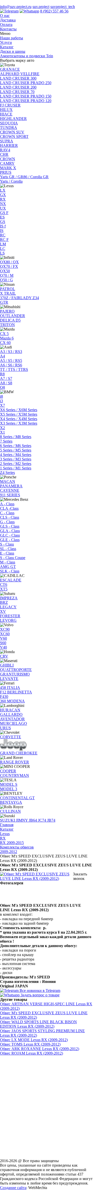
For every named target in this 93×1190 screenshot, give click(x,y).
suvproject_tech (62, 6)
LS (2, 253)
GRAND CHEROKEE (18, 753)
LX (2, 190)
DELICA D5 (10, 320)
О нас (5, 15)
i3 (1, 401)
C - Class (7, 513)
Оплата (6, 24)
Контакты (8, 29)
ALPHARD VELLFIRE (19, 74)
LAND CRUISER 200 (18, 87)
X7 (2, 405)
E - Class (7, 553)
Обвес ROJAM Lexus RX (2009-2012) (31, 1053)
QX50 (5, 271)
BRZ (4, 602)
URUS (5, 728)
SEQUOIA (9, 123)
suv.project (40, 6)
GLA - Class (10, 531)
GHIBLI (7, 665)
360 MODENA (12, 701)
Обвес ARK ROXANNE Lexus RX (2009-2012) (39, 1049)
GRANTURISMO (15, 674)
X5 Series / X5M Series (18, 414)
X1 (2, 432)
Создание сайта (13, 1188)
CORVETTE (10, 737)
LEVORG (8, 620)
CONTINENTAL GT (17, 798)
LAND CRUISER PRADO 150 (25, 96)
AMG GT (8, 567)
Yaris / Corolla (11, 181)
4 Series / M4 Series (15, 455)
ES (2, 217)
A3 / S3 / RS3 (11, 351)
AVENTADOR (12, 719)
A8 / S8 (6, 383)
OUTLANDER (12, 316)
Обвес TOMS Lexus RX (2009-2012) (30, 1044)
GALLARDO (11, 714)
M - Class (7, 562)
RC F (4, 239)
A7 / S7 (6, 378)
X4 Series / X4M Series (18, 419)
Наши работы (11, 38)
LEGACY (8, 607)
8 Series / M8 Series (15, 437)
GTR (4, 302)
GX (3, 195)
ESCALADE (10, 580)
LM (3, 244)
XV (3, 611)
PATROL (7, 289)
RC (2, 235)
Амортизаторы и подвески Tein (26, 56)
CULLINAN (10, 811)
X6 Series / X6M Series (18, 410)
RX (3, 199)
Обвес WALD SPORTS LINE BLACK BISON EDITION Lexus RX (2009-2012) (38, 1024)
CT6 (3, 584)
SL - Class (8, 549)
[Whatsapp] (29, 11)
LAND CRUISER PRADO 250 (25, 83)
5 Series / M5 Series (15, 450)
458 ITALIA (10, 687)
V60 (3, 638)
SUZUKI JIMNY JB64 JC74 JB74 (27, 820)
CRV (4, 656)
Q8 (2, 387)
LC (2, 248)
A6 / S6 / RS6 (11, 365)
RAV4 (5, 150)
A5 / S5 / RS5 (11, 360)
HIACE (6, 114)
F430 (4, 696)
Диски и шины (12, 51)
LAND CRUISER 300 (18, 78)
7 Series (6, 441)
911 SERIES (10, 495)
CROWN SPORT (14, 136)
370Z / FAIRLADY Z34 (19, 298)
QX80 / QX (9, 262)
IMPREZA (9, 598)
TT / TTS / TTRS (14, 369)
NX (3, 204)
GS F (4, 213)
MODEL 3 (8, 789)
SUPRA (6, 141)
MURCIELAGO (13, 723)
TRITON (7, 325)
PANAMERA (11, 486)
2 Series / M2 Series (15, 463)
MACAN (7, 481)
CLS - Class (9, 517)
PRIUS (5, 172)
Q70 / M (6, 275)
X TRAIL (8, 293)
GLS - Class (9, 526)
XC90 (5, 629)
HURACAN (10, 710)
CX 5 (4, 334)
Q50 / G (6, 280)
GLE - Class (10, 540)
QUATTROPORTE (16, 670)
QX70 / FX (9, 266)
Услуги (6, 42)
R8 (2, 374)
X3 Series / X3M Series (18, 423)
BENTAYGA (11, 802)
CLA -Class (9, 508)
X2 (2, 428)
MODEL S (8, 784)
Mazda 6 (7, 338)
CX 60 (5, 342)
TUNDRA (8, 127)
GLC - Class (10, 535)
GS (2, 222)
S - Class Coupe (12, 558)
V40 (3, 647)
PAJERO (7, 311)
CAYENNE (9, 490)
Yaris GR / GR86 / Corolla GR (24, 177)
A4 (2, 356)
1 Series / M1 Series (15, 468)
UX (3, 208)
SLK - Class (9, 571)
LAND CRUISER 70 (17, 92)
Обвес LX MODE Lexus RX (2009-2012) (34, 1040)
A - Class (7, 504)
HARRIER (9, 145)
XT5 (3, 589)
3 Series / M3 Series (15, 459)
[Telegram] (9, 11)
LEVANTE (9, 679)
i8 (1, 396)
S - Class (7, 544)
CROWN (7, 159)
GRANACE (10, 69)
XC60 (5, 634)
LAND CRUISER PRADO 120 (25, 101)
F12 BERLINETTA (16, 692)
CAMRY (7, 163)
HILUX (6, 110)
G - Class (7, 522)
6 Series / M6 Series (15, 446)
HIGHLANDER (13, 118)
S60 (3, 643)
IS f (3, 226)
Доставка (8, 20)
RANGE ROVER (14, 762)
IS (1, 230)
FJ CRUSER (10, 105)
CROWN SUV (12, 132)
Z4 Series (7, 472)
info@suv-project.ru (15, 6)
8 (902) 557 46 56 (54, 11)
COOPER (8, 771)
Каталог (7, 47)
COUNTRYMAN (14, 775)
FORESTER (10, 616)
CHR (4, 154)
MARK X (8, 168)
